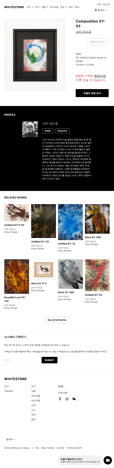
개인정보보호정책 (74, 448)
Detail (48, 131)
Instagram (67, 399)
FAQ (37, 448)
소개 (33, 405)
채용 (60, 386)
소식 (33, 410)
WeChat (74, 399)
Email (7, 359)
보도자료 (54, 7)
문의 (77, 7)
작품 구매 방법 (47, 448)
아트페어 (8, 391)
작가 (37, 7)
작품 (33, 391)
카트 (99, 4)
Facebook (60, 399)
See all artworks (57, 319)
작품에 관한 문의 (92, 93)
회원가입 (100, 76)
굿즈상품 (35, 395)
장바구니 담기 (97, 41)
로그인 (106, 4)
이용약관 (60, 448)
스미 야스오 (83, 31)
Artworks (62, 131)
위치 (71, 7)
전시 (6, 386)
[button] (101, 10)
